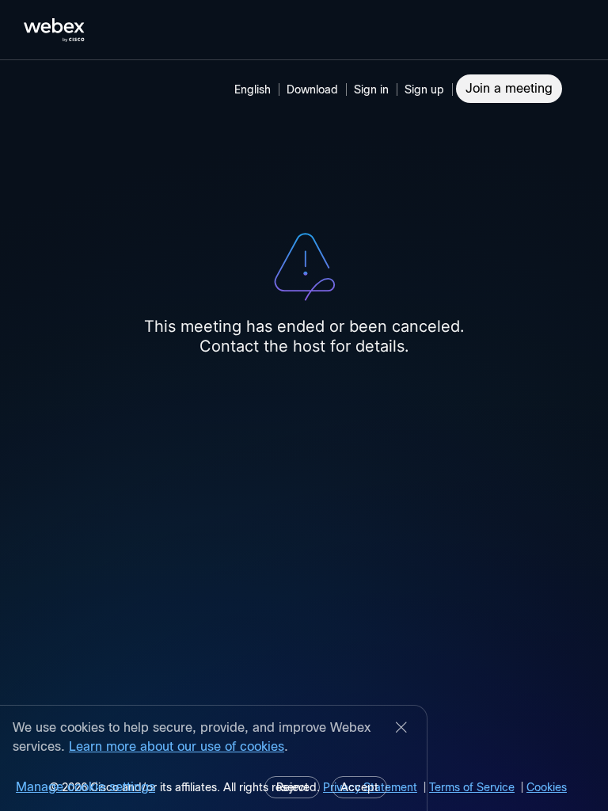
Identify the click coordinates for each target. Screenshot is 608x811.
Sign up (424, 89)
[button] (373, 89)
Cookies (546, 787)
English (252, 89)
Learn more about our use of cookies (176, 746)
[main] (304, 435)
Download (312, 89)
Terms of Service (472, 787)
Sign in (371, 89)
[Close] (401, 728)
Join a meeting (509, 88)
